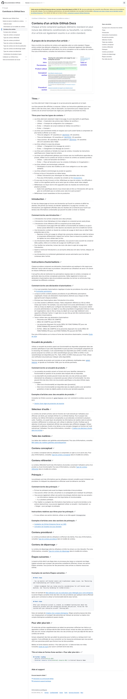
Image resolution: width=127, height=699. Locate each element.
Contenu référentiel (41, 460)
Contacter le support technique (42, 681)
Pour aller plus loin (41, 623)
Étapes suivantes (40, 557)
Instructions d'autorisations (45, 262)
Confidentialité (54, 692)
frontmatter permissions (44, 291)
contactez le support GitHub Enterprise (78, 13)
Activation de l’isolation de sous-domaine (47, 526)
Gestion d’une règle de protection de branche (49, 403)
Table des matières (41, 436)
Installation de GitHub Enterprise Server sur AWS (50, 524)
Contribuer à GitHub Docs (39, 18)
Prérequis (36, 474)
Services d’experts (74, 692)
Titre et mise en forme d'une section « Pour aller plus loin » (56, 652)
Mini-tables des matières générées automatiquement (49, 442)
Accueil (6, 8)
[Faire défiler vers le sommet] (123, 695)
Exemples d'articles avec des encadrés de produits (53, 394)
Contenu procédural (42, 532)
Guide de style (43, 647)
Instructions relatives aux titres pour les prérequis (52, 512)
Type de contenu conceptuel (61, 455)
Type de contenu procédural (47, 539)
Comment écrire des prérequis (44, 487)
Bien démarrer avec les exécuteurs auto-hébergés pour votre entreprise (69, 593)
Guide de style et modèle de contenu (58, 18)
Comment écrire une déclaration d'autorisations (51, 286)
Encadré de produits (42, 342)
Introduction (38, 199)
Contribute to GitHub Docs (13, 11)
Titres (34, 98)
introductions (77, 178)
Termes (46, 692)
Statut (61, 692)
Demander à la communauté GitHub (43, 678)
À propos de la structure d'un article (50, 41)
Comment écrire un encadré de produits (48, 368)
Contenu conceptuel (42, 448)
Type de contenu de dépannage (59, 551)
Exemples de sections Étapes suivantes (48, 573)
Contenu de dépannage (43, 544)
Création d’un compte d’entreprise (57, 613)
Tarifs (65, 692)
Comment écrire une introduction (45, 215)
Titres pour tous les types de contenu (47, 115)
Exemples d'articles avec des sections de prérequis (53, 521)
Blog (82, 692)
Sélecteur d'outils (40, 409)
